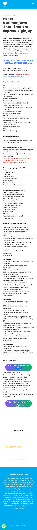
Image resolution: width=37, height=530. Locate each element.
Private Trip (10, 15)
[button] (4, 526)
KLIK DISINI (23, 162)
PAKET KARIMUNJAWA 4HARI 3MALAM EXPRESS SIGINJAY (18, 61)
